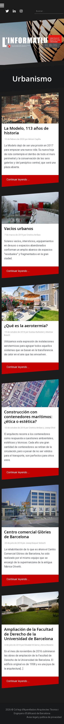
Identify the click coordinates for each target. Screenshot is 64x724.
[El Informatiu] (32, 41)
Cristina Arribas (33, 235)
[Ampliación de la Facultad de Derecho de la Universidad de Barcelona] (30, 608)
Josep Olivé (49, 428)
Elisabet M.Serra (31, 645)
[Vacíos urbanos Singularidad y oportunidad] (30, 208)
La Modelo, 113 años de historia (26, 130)
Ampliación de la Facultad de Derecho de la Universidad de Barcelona (28, 634)
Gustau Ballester (36, 332)
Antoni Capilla (33, 139)
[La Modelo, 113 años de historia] (30, 108)
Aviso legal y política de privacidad (44, 717)
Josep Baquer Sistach (35, 543)
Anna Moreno (46, 645)
